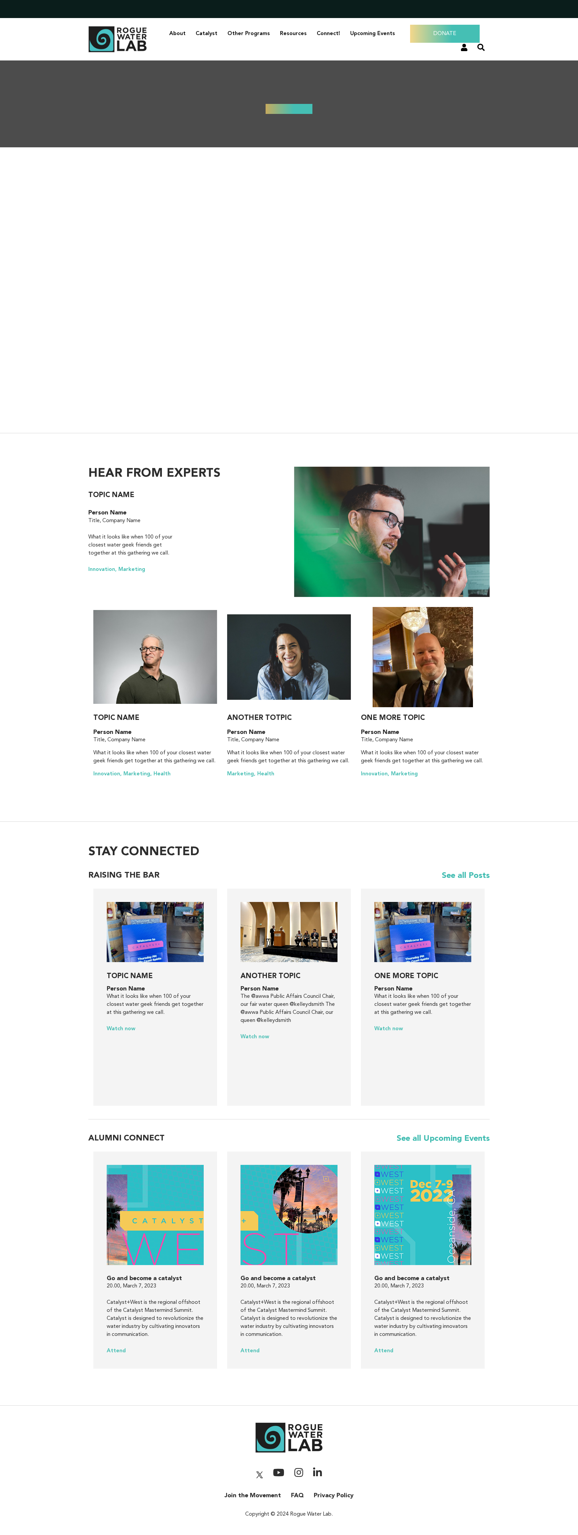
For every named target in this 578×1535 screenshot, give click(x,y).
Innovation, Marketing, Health (132, 774)
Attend (116, 1351)
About (177, 33)
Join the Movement (252, 1496)
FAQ (297, 1496)
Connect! (328, 33)
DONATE (445, 33)
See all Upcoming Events (443, 1139)
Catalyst (206, 33)
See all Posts (466, 876)
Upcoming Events (372, 33)
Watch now (121, 1029)
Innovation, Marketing (116, 569)
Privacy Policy (334, 1496)
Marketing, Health (250, 774)
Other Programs (248, 33)
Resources (293, 33)
